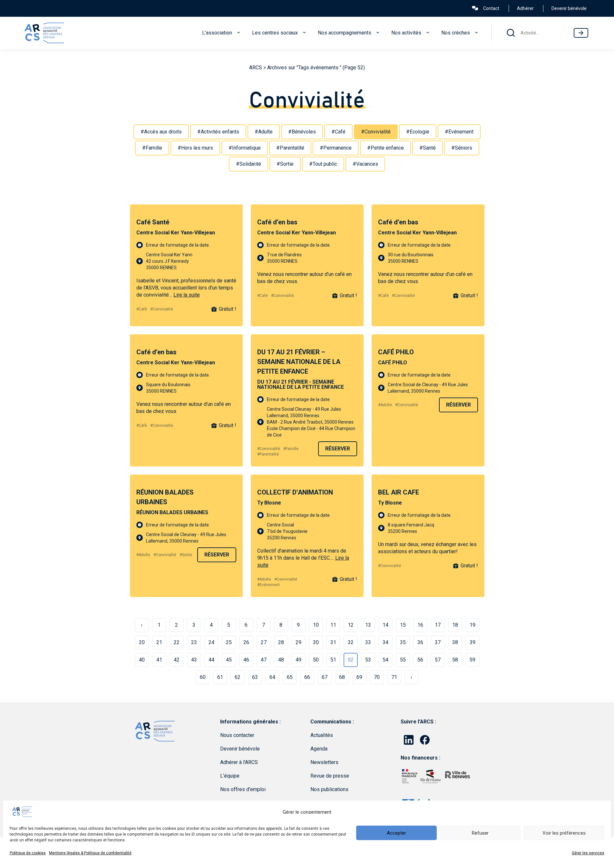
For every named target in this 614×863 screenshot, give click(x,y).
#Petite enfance (385, 148)
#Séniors (461, 148)
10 (316, 625)
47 (264, 660)
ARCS (255, 67)
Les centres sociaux (275, 33)
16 (420, 625)
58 (455, 660)
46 (246, 660)
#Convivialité (376, 132)
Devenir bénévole (569, 8)
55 (403, 660)
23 (194, 642)
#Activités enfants (218, 132)
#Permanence (336, 148)
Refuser (480, 833)
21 (159, 642)
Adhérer (525, 8)
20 (142, 642)
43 (194, 660)
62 (237, 677)
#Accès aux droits (161, 132)
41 (159, 660)
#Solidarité (248, 164)
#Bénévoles (302, 132)
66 (307, 677)
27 (264, 642)
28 (281, 642)
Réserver (337, 449)
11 (333, 625)
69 (359, 677)
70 (377, 677)
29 (298, 642)
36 (420, 642)
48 (281, 660)
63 (255, 677)
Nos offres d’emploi (243, 789)
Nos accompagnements (344, 33)
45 (229, 660)
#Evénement (459, 132)
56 (420, 660)
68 (342, 677)
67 (324, 677)
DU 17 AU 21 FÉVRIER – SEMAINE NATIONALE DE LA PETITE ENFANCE (298, 361)
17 (438, 625)
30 (316, 642)
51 (333, 660)
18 (455, 625)
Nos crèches (455, 33)
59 (472, 660)
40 (142, 660)
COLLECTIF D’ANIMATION (295, 492)
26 (246, 642)
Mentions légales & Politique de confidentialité (90, 853)
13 (368, 625)
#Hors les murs (195, 148)
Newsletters (324, 762)
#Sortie (285, 164)
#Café (338, 132)
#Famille (152, 148)
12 (351, 625)
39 (472, 642)
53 (368, 660)
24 (211, 642)
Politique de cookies (28, 853)
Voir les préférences (564, 833)
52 (351, 660)
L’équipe (229, 776)
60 (203, 677)
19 (472, 625)
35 (403, 642)
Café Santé (152, 222)
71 (394, 677)
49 (298, 660)
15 (403, 625)
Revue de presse (329, 776)
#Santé (427, 148)
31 (333, 642)
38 (455, 642)
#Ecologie (417, 132)
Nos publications (329, 789)
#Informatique (245, 148)
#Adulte (264, 132)
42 (177, 660)
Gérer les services (588, 853)
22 (177, 642)
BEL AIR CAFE (398, 492)
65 (290, 677)
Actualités (321, 735)
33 (368, 642)
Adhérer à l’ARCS (239, 762)
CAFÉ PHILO (396, 352)
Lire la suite (186, 295)
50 (316, 660)
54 (385, 660)
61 (220, 677)
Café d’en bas (277, 222)
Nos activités (406, 33)
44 (211, 660)
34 (385, 642)
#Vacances (365, 164)
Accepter (396, 833)
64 (272, 677)
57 (438, 660)
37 (438, 642)
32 (351, 642)
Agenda (318, 749)
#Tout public (323, 164)
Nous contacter (237, 735)
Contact (491, 8)
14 (385, 625)
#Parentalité (290, 148)
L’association (217, 33)
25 (229, 642)
